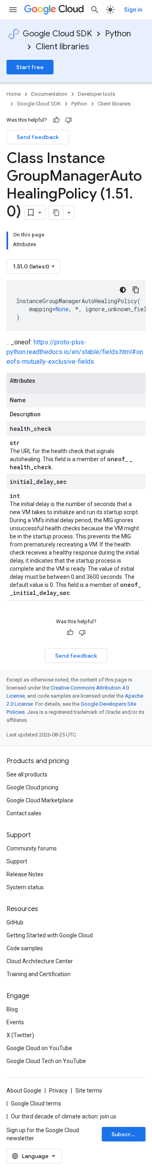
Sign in (133, 9)
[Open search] (95, 10)
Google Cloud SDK (57, 34)
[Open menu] (13, 9)
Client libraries (62, 47)
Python (118, 34)
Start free (30, 67)
